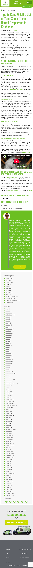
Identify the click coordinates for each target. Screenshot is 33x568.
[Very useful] (6, 205)
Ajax (7, 309)
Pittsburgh (8, 437)
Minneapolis (8, 401)
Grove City (8, 365)
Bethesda (8, 325)
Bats (7, 284)
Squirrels (8, 282)
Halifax (7, 369)
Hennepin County (10, 373)
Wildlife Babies (9, 302)
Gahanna (8, 363)
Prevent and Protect (10, 296)
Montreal (8, 407)
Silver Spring (9, 459)
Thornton (8, 469)
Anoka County (9, 315)
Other (7, 294)
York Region (8, 495)
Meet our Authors (19, 267)
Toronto (7, 471)
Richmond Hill (9, 445)
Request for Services (16, 522)
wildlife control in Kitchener (14, 177)
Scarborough (9, 455)
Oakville (7, 419)
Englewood (8, 355)
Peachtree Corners (10, 429)
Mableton (8, 391)
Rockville (8, 447)
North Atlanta (9, 415)
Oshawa (8, 423)
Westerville (8, 481)
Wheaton (8, 485)
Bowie (7, 327)
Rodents (8, 292)
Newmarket (8, 411)
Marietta (8, 395)
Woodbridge (8, 493)
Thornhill (8, 467)
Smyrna (7, 461)
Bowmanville (9, 329)
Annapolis (8, 311)
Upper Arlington (9, 473)
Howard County (9, 379)
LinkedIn (25, 263)
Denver (7, 347)
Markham (8, 397)
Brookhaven (8, 331)
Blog (8, 190)
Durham (7, 351)
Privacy (8, 557)
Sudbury (8, 463)
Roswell (7, 449)
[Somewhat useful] (3, 205)
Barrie (7, 323)
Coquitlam (8, 341)
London (7, 389)
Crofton (7, 343)
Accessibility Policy (24, 557)
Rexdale (8, 441)
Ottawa (7, 425)
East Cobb (8, 353)
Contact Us (24, 553)
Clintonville (8, 337)
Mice (21, 190)
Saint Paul (8, 451)
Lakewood (8, 385)
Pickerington (9, 435)
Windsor (8, 491)
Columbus (8, 339)
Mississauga (9, 403)
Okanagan (8, 421)
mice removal (22, 46)
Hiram (7, 377)
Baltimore (8, 321)
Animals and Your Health (11, 300)
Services (24, 544)
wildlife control (26, 152)
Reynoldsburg (9, 443)
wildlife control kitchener (16, 192)
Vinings (7, 477)
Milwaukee (8, 399)
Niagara (7, 413)
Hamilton (8, 371)
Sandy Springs (9, 453)
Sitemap (8, 562)
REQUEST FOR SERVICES (27, 6)
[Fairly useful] (5, 205)
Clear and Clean (9, 298)
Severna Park (9, 457)
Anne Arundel (9, 313)
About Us (8, 549)
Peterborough (9, 431)
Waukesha (8, 479)
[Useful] (4, 205)
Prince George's (9, 439)
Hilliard (7, 375)
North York (8, 417)
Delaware (8, 345)
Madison (8, 393)
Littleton (7, 387)
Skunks (7, 288)
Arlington (8, 317)
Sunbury (8, 465)
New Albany (8, 409)
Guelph (7, 367)
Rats (7, 290)
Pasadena (8, 427)
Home (8, 544)
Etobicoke (8, 357)
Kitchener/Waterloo (14, 190)
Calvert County (9, 333)
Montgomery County (10, 405)
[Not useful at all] (1, 205)
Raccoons (8, 278)
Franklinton (8, 361)
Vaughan (8, 475)
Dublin (7, 349)
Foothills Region (9, 359)
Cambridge (8, 335)
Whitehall (8, 489)
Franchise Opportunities (25, 549)
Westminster (9, 483)
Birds (7, 286)
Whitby (7, 487)
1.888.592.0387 (17, 3)
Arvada (7, 319)
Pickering (8, 433)
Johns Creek (9, 381)
